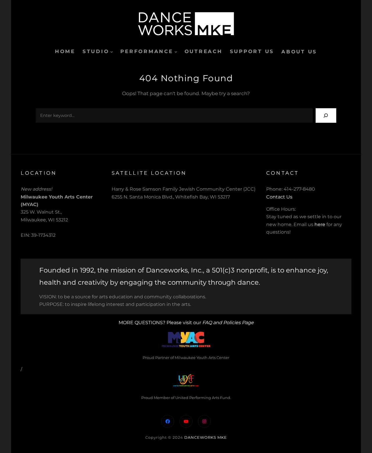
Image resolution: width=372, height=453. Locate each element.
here (319, 224)
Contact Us (279, 197)
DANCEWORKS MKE (205, 437)
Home (65, 51)
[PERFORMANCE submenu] (175, 51)
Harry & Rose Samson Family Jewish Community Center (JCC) (183, 189)
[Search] (326, 115)
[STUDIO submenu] (111, 51)
